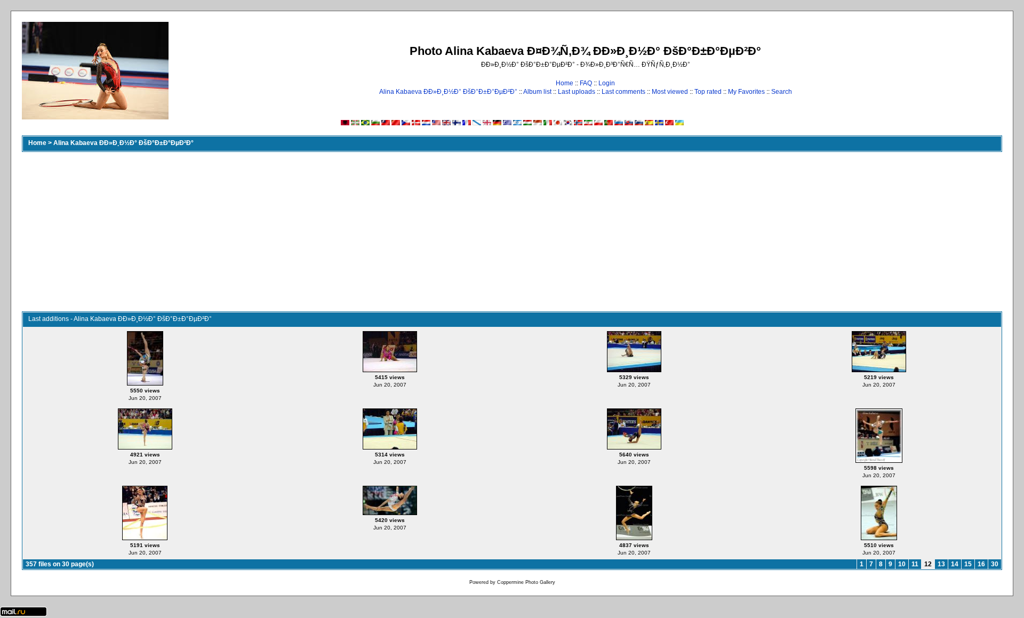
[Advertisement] (512, 231)
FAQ (586, 83)
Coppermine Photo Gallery (526, 582)
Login (606, 83)
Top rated (708, 91)
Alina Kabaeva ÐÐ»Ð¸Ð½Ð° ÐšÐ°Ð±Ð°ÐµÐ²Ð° (448, 91)
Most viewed (670, 91)
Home (564, 83)
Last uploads (576, 91)
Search (781, 91)
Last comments (623, 91)
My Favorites (746, 91)
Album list (537, 91)
